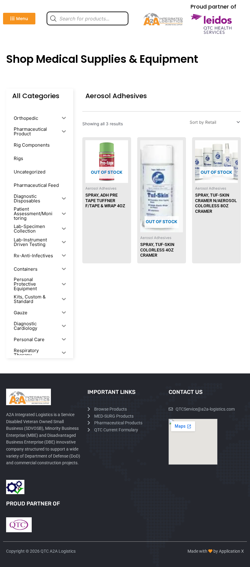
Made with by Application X (216, 551)
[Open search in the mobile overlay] (87, 18)
